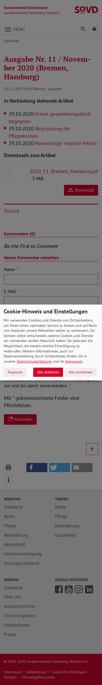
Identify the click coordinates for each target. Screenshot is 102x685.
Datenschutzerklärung (34, 361)
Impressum (73, 361)
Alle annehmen (81, 372)
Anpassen (15, 372)
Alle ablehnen (48, 372)
